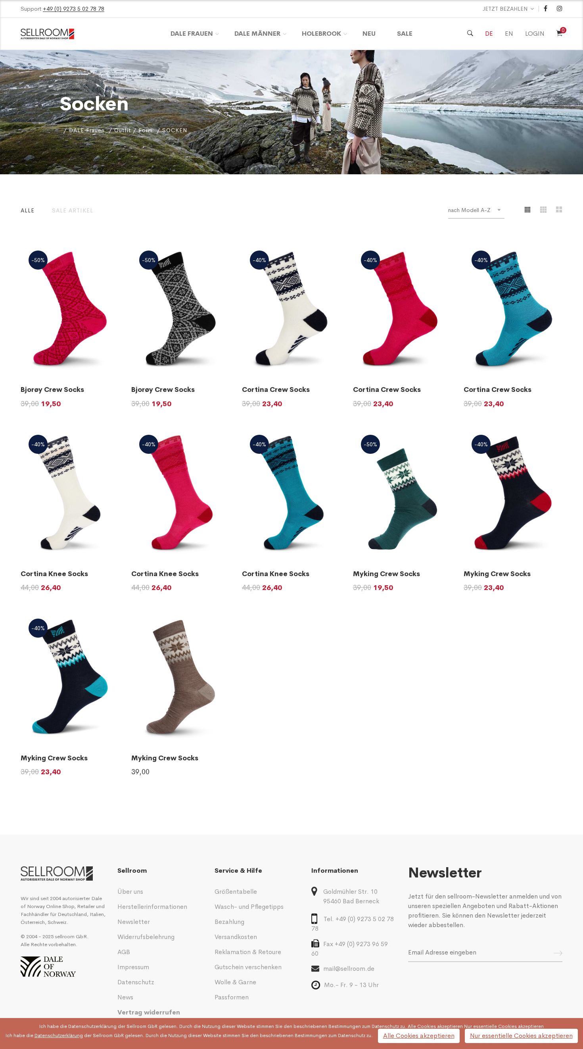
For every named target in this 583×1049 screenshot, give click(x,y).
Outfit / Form (133, 130)
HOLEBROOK (321, 33)
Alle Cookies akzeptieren (419, 1036)
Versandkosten (236, 937)
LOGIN (535, 33)
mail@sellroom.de (348, 968)
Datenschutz (135, 982)
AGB (123, 952)
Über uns (130, 891)
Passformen (232, 997)
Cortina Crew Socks (276, 390)
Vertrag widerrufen (148, 1012)
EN (509, 33)
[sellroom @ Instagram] (559, 8)
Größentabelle (236, 891)
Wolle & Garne (235, 982)
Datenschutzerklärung (92, 1026)
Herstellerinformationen (152, 906)
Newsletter (133, 922)
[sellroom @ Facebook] (545, 8)
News (125, 997)
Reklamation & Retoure (248, 952)
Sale (404, 33)
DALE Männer (257, 33)
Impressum (133, 967)
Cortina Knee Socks (54, 574)
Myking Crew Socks (386, 574)
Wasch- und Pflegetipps (249, 906)
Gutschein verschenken (248, 967)
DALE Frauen (192, 33)
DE (489, 33)
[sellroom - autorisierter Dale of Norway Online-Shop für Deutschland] (63, 873)
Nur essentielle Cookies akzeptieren (521, 1036)
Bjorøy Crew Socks (52, 390)
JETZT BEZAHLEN (505, 8)
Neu (369, 33)
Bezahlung (229, 922)
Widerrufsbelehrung (146, 937)
